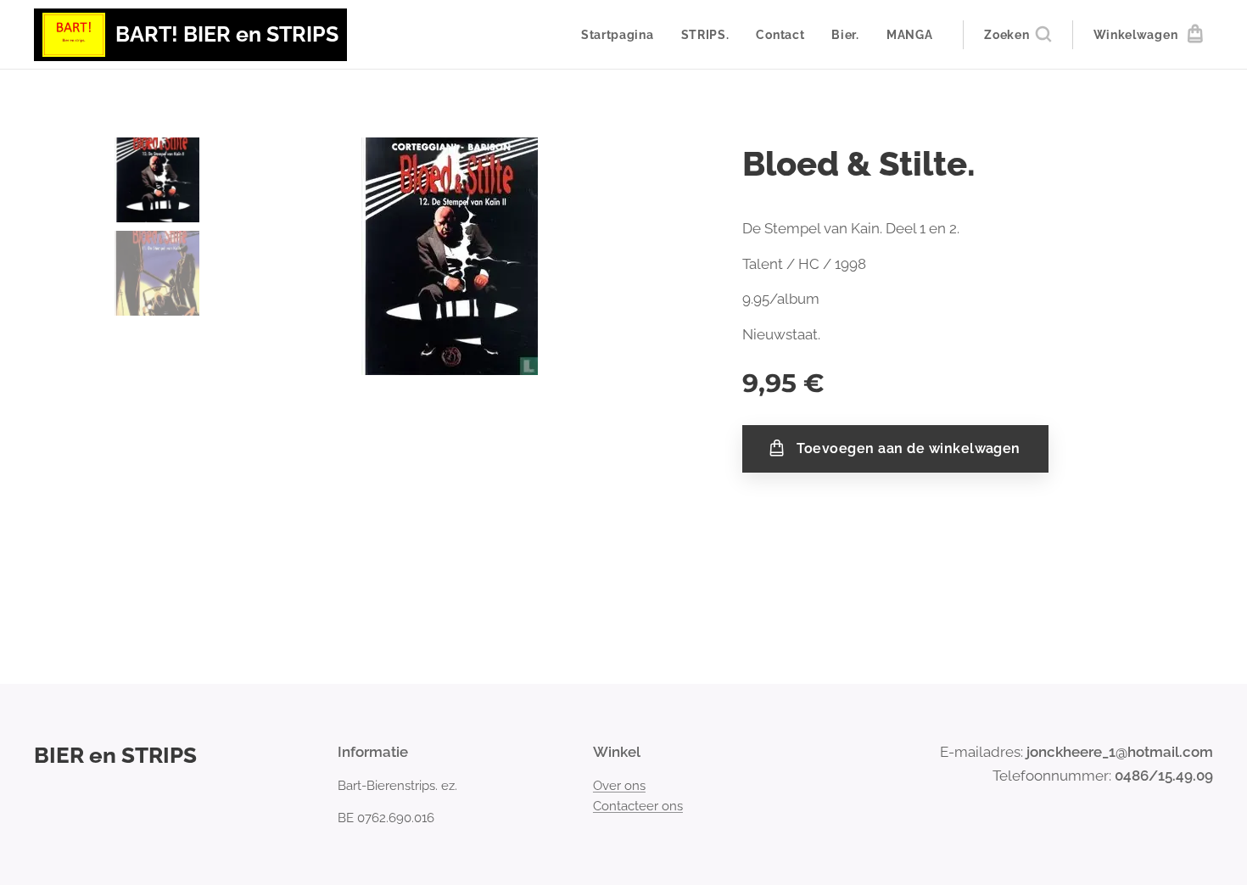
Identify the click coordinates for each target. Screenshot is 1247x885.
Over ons (619, 785)
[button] (1017, 35)
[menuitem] (622, 35)
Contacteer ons (638, 806)
